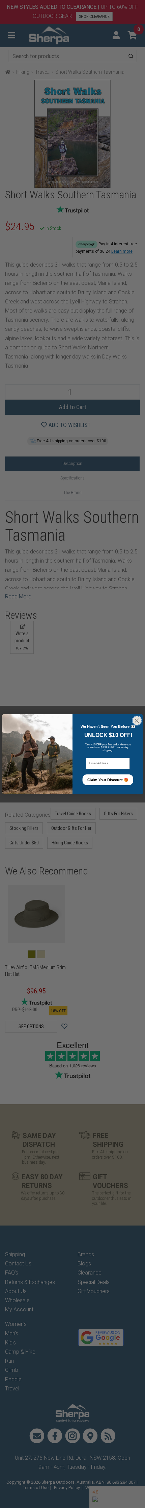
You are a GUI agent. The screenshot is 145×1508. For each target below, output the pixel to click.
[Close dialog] (136, 720)
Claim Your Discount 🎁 (107, 779)
